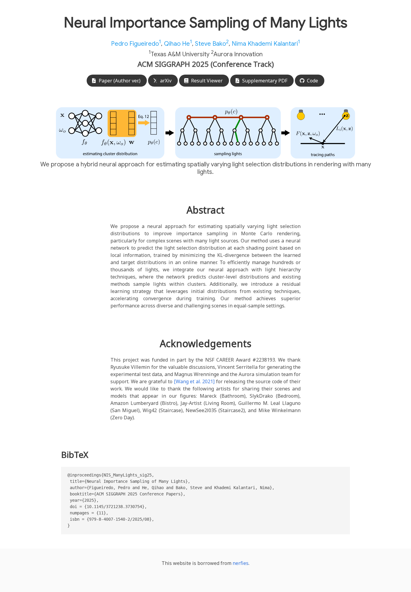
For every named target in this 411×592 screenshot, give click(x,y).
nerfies (241, 563)
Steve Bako (212, 44)
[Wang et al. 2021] (194, 381)
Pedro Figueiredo (136, 44)
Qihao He (178, 44)
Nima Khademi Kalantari (266, 44)
